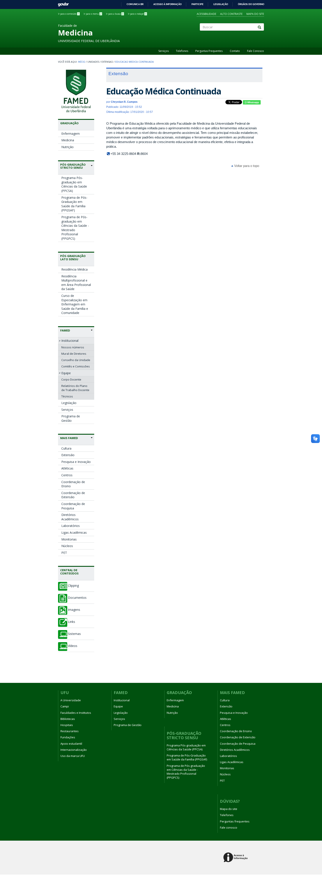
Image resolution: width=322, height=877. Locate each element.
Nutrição (67, 147)
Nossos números (72, 347)
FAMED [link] (65, 330)
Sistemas (74, 633)
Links (71, 621)
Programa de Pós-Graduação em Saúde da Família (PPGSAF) (74, 204)
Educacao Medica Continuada (134, 61)
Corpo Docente (71, 379)
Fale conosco (228, 827)
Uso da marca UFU (72, 756)
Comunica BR (135, 4)
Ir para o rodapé (137, 13)
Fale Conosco (255, 51)
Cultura (66, 448)
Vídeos (72, 645)
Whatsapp (253, 102)
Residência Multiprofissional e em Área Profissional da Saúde (76, 282)
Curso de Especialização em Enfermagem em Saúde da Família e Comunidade (74, 304)
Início (81, 61)
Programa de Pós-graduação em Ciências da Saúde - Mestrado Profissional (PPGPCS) (75, 228)
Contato (235, 51)
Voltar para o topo (246, 166)
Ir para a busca (114, 13)
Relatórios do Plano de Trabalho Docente (75, 388)
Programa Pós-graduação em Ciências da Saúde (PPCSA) (74, 184)
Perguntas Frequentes (209, 51)
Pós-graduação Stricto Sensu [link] (73, 166)
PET (64, 553)
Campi (64, 706)
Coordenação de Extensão (73, 495)
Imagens (74, 609)
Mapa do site (255, 14)
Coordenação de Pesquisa (73, 506)
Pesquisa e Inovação (76, 462)
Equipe (66, 373)
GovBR (62, 3)
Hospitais (66, 725)
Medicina (67, 140)
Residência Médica (74, 269)
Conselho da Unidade (75, 360)
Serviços (163, 51)
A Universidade (70, 700)
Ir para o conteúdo (68, 13)
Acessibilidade (206, 14)
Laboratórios (70, 526)
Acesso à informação (167, 4)
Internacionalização (73, 750)
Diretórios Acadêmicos (70, 517)
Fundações (67, 737)
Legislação (220, 4)
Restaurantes (69, 731)
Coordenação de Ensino (73, 484)
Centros (67, 475)
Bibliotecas (67, 719)
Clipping (73, 585)
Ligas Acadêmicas (74, 532)
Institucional (69, 340)
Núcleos (67, 546)
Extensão (67, 455)
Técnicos (67, 396)
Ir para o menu (92, 13)
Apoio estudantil (71, 744)
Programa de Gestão (70, 418)
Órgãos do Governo (251, 4)
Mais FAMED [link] (69, 437)
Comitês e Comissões (75, 366)
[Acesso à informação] (236, 857)
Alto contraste (231, 14)
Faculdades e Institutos (75, 713)
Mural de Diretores (73, 354)
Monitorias (69, 539)
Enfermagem (70, 133)
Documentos (77, 597)
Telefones (182, 51)
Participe (197, 4)
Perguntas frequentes (234, 821)
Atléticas (67, 468)
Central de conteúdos (69, 571)
